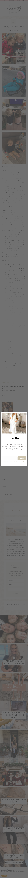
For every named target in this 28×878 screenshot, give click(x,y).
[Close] (25, 414)
